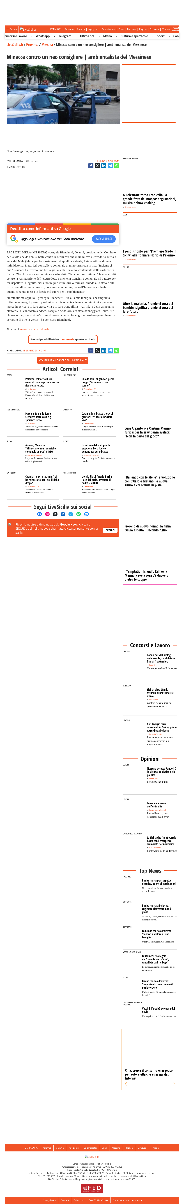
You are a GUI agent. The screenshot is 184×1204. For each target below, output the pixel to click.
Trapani (166, 29)
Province (32, 44)
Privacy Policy (49, 1200)
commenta (68, 339)
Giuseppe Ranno (34, 455)
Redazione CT (90, 389)
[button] (125, 1084)
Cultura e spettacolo (125, 36)
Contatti (65, 1200)
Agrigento (93, 29)
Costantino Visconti (157, 810)
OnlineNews (130, 207)
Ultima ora (78, 36)
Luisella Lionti (155, 848)
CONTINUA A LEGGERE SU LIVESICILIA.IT (63, 360)
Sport (151, 36)
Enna (121, 29)
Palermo (69, 29)
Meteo (98, 36)
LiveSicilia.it (15, 44)
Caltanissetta (108, 29)
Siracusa (154, 29)
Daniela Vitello (155, 734)
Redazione (32, 160)
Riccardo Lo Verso (91, 455)
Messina (131, 29)
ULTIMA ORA (55, 29)
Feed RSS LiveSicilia (98, 1200)
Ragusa (143, 29)
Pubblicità (79, 1200)
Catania (81, 29)
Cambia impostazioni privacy (127, 1200)
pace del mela (41, 329)
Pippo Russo (154, 778)
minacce (25, 329)
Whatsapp (33, 36)
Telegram (55, 36)
